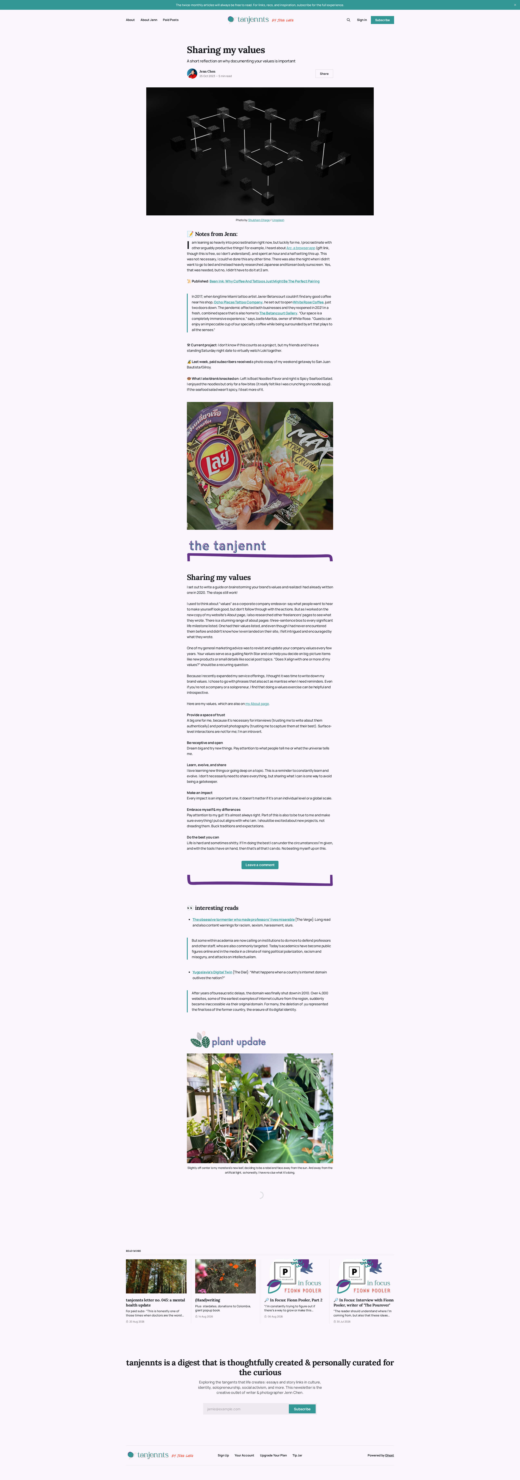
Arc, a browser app (300, 247)
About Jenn (149, 20)
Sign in (362, 20)
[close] (515, 5)
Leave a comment (260, 865)
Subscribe (382, 20)
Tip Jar (297, 1455)
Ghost (389, 1455)
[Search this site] (348, 20)
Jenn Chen (207, 71)
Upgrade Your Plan (273, 1455)
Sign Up (223, 1455)
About (130, 20)
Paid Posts (171, 20)
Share (324, 74)
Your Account (244, 1455)
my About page (257, 703)
